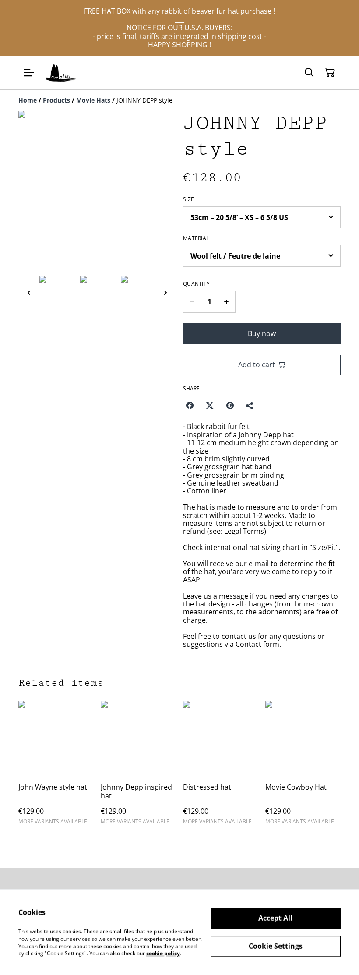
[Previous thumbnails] (28, 292)
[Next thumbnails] (165, 292)
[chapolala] (61, 72)
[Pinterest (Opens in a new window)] (229, 405)
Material (196, 238)
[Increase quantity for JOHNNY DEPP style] (227, 302)
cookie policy (163, 953)
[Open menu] (28, 72)
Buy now (262, 333)
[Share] (250, 405)
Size (188, 199)
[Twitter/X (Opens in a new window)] (209, 405)
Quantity (196, 284)
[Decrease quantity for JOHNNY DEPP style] (192, 302)
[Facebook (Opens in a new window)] (189, 405)
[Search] (309, 72)
